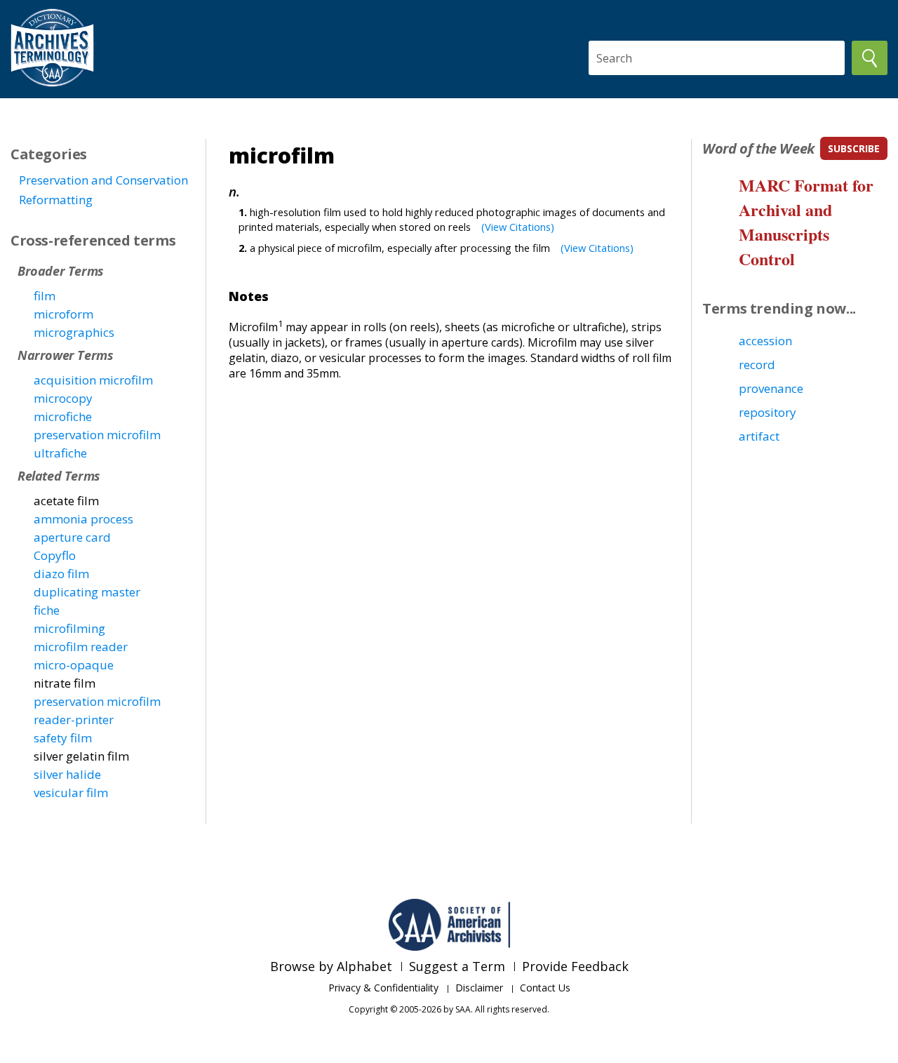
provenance (771, 388)
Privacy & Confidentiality (383, 987)
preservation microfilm (97, 435)
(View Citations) (517, 227)
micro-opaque (74, 665)
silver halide (67, 774)
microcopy (63, 398)
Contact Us (545, 987)
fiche (47, 610)
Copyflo (55, 555)
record (757, 364)
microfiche (63, 416)
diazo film (61, 574)
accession (765, 341)
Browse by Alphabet (331, 966)
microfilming (69, 628)
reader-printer (74, 719)
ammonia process (83, 519)
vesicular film (71, 792)
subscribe (854, 148)
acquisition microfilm (93, 380)
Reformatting (56, 200)
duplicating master (87, 592)
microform (63, 314)
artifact (759, 436)
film (44, 296)
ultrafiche (60, 453)
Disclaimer (479, 987)
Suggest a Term (457, 966)
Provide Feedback (575, 966)
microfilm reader (81, 647)
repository (767, 412)
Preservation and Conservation (103, 180)
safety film (63, 738)
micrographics (74, 332)
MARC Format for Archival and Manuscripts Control (806, 222)
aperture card (72, 537)
